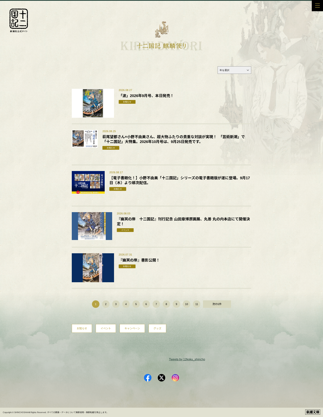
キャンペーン (132, 328)
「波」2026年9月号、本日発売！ (146, 96)
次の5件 (217, 304)
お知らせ (82, 328)
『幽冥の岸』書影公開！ (139, 260)
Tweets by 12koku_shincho (187, 359)
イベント (106, 328)
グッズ (157, 328)
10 (186, 304)
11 (196, 304)
